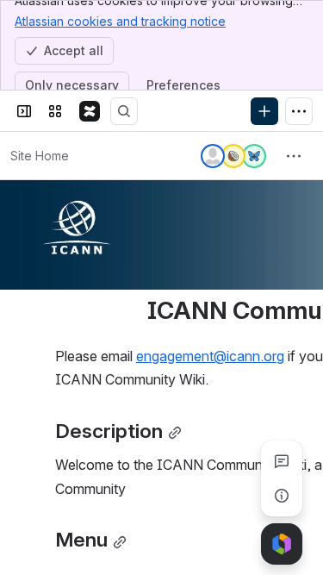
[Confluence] (89, 111)
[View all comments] (281, 461)
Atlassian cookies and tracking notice (120, 21)
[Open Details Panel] (281, 495)
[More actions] (293, 156)
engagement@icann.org (210, 356)
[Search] (124, 111)
